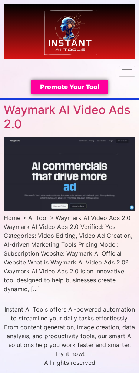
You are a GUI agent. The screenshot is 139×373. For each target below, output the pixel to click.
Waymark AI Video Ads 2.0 (67, 117)
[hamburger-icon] (127, 71)
